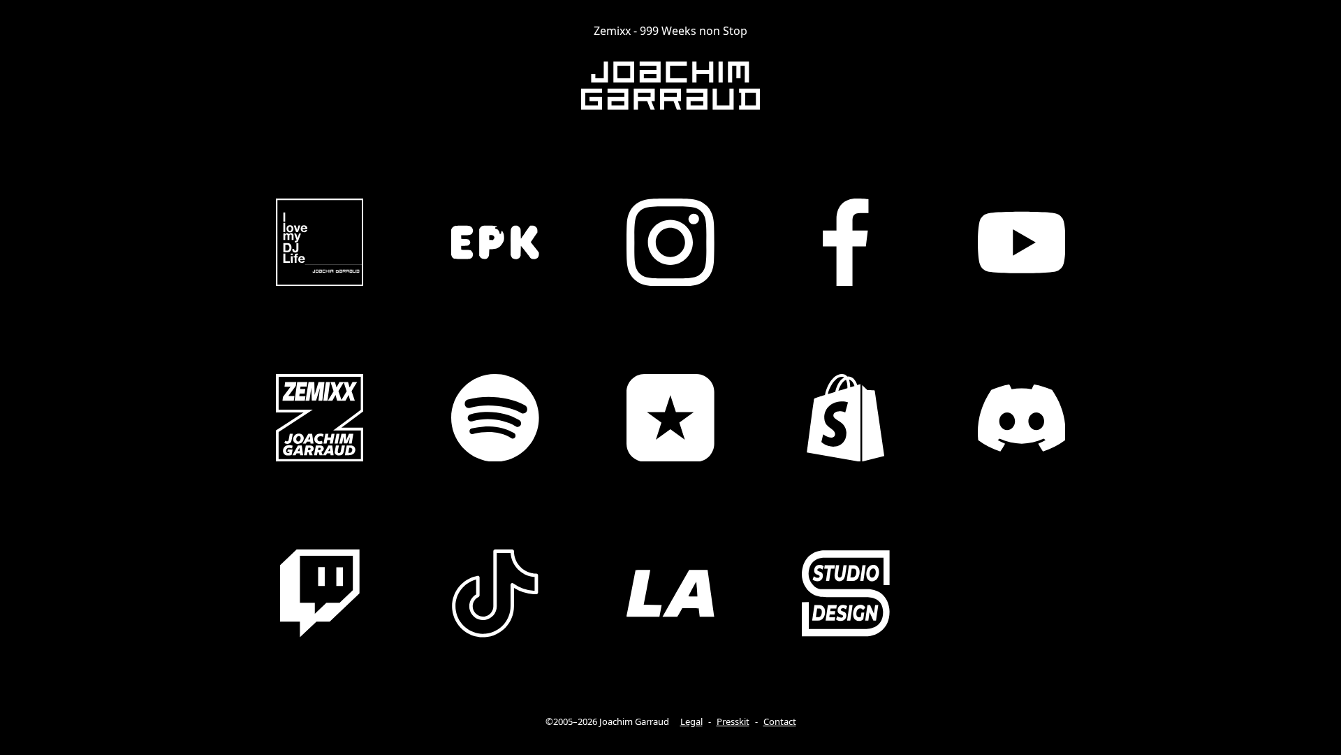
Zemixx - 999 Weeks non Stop (670, 30)
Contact (779, 721)
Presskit (733, 721)
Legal (691, 721)
